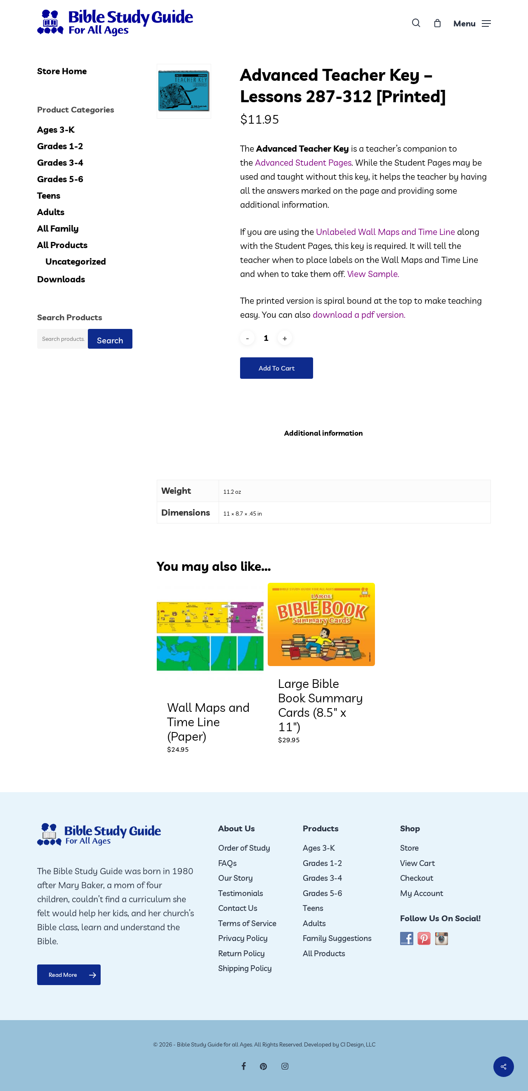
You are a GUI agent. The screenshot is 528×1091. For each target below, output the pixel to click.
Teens (48, 195)
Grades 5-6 (60, 179)
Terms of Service (247, 923)
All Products (62, 244)
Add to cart (277, 368)
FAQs (227, 863)
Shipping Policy (245, 968)
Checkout (416, 878)
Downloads (61, 279)
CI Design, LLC (357, 1044)
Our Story (235, 878)
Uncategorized (75, 261)
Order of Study (244, 848)
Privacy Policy (243, 938)
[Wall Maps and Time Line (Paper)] (210, 636)
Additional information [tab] (323, 433)
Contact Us (237, 908)
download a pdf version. (359, 314)
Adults (50, 211)
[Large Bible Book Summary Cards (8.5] (321, 624)
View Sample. (373, 273)
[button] (472, 23)
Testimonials (240, 893)
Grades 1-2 (60, 146)
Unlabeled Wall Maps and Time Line (385, 231)
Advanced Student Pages (303, 162)
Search (110, 340)
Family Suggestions (337, 938)
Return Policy (241, 953)
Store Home (62, 71)
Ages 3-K (55, 129)
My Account (421, 893)
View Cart (417, 863)
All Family (58, 228)
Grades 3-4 (60, 162)
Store (409, 848)
